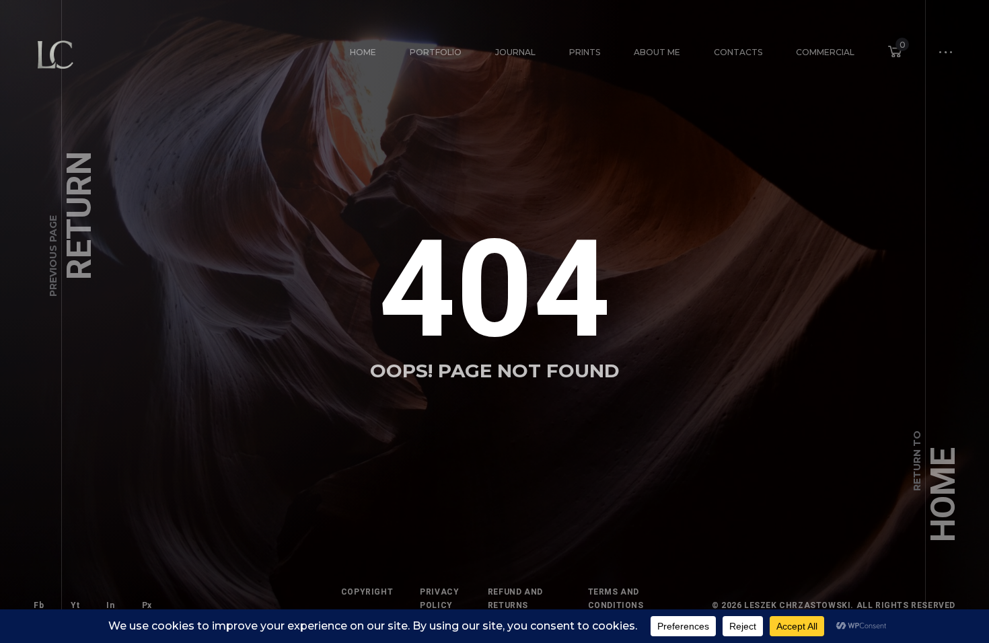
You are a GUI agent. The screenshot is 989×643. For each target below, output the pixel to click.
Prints (584, 52)
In (110, 605)
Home (363, 52)
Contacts (738, 52)
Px (147, 605)
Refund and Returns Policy (515, 605)
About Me (657, 52)
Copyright (367, 592)
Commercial (825, 52)
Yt (75, 605)
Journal (515, 52)
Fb (39, 605)
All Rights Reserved (905, 605)
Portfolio (436, 52)
